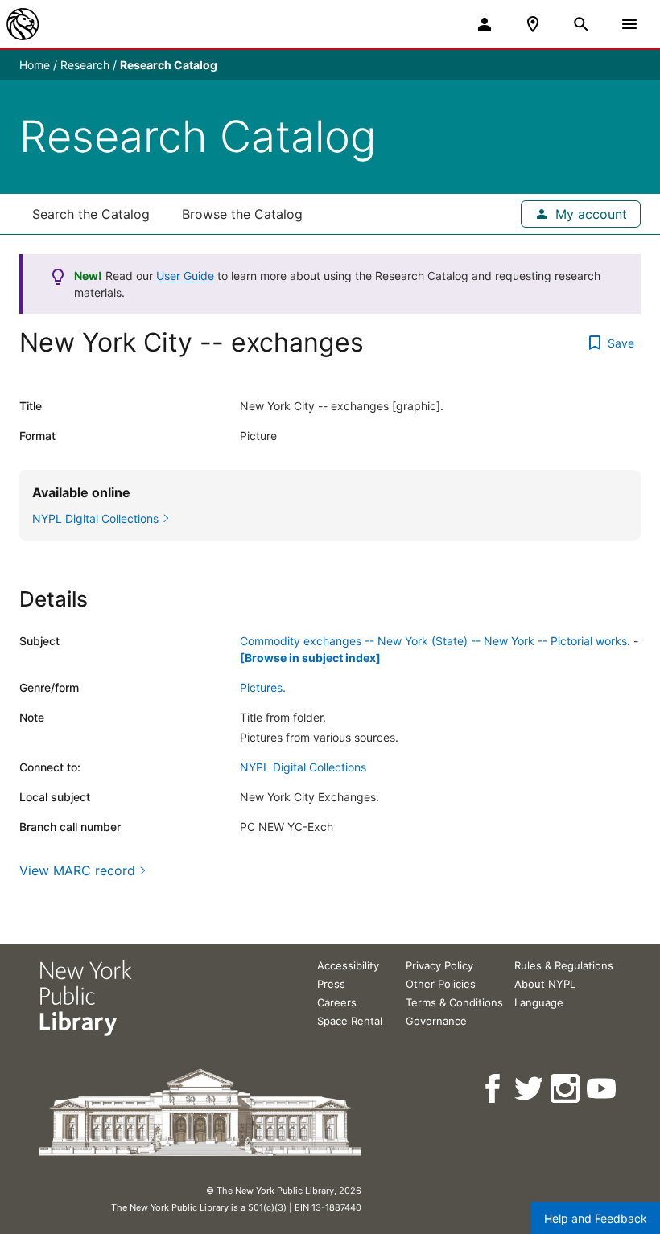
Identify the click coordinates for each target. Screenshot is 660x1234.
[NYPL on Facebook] (493, 1089)
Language (538, 1002)
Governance (436, 1020)
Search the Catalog (91, 214)
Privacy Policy (439, 965)
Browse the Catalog (242, 214)
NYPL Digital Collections (303, 767)
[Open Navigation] (629, 24)
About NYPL (544, 983)
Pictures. (263, 687)
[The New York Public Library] (22, 24)
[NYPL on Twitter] (530, 1089)
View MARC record (77, 870)
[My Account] (484, 24)
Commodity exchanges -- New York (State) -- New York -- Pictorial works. (435, 641)
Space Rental (349, 1020)
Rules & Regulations (563, 965)
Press (331, 983)
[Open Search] (581, 24)
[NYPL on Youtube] (602, 1089)
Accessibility (348, 965)
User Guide (185, 275)
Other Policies (441, 983)
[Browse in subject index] (310, 657)
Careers (337, 1002)
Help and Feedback (595, 1218)
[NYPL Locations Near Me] (533, 24)
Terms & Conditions (454, 1002)
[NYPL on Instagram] (566, 1089)
